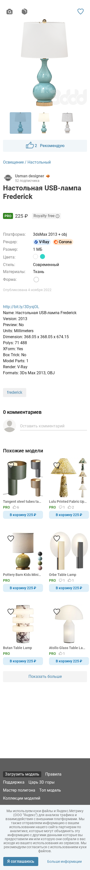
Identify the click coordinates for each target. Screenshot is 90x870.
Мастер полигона (19, 790)
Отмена (29, 443)
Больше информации (64, 861)
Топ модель (50, 790)
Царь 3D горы (41, 782)
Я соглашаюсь (20, 861)
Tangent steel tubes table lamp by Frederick (22, 502)
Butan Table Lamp (17, 648)
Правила (53, 774)
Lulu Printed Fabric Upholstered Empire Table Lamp (68, 502)
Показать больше (45, 676)
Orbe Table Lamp (62, 575)
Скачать (61, 443)
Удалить (60, 443)
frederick (14, 392)
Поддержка (13, 782)
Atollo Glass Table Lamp (68, 648)
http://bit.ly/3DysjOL (21, 306)
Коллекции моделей (21, 798)
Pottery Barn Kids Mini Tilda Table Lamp (22, 575)
